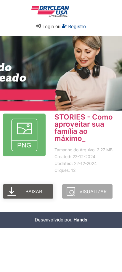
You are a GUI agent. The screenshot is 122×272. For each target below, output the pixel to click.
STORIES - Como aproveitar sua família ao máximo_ (83, 128)
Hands (80, 220)
